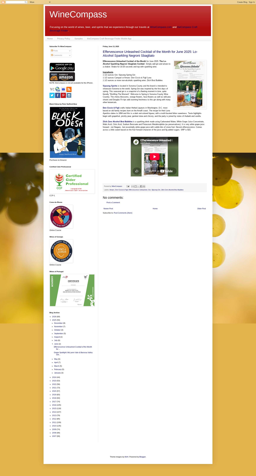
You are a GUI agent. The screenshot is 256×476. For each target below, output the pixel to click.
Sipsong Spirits (110, 86)
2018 (54, 398)
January (57, 373)
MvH (126, 457)
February (58, 369)
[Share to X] (138, 186)
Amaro (111, 190)
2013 (54, 415)
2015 (54, 408)
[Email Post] (128, 186)
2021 (54, 388)
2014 (54, 412)
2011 (54, 422)
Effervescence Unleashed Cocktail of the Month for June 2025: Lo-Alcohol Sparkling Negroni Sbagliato (150, 53)
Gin (149, 190)
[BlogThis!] (135, 186)
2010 (54, 426)
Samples (79, 38)
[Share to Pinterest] (144, 186)
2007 (54, 436)
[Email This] (132, 186)
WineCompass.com (161, 27)
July (56, 340)
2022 (54, 384)
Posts (55, 51)
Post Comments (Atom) (123, 213)
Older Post (201, 209)
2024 (54, 377)
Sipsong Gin (156, 190)
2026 (54, 317)
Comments (57, 55)
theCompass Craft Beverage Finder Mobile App (109, 38)
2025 (54, 320)
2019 (54, 395)
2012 (54, 419)
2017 (54, 402)
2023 (54, 381)
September (59, 334)
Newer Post (108, 209)
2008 (54, 433)
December (58, 323)
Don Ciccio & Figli (111, 108)
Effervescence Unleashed (138, 190)
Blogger (142, 457)
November (58, 327)
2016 (54, 405)
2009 (54, 429)
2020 (54, 391)
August (57, 337)
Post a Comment (113, 202)
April (56, 362)
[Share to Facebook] (141, 186)
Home (50, 38)
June (56, 344)
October (57, 330)
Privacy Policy (63, 38)
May (56, 359)
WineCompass (78, 14)
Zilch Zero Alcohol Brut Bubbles (172, 190)
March (57, 366)
